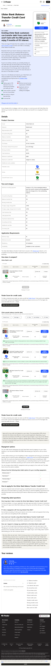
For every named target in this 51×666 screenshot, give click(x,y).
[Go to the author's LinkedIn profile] (11, 563)
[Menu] (1, 2)
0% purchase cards (32, 590)
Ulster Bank (16, 5)
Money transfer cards (32, 602)
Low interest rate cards (33, 585)
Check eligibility (44, 331)
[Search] (41, 2)
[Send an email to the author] (9, 563)
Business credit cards (32, 605)
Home (4, 5)
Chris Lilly (10, 24)
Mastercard (36, 251)
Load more (25, 287)
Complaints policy (39, 645)
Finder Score (31, 298)
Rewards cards (32, 583)
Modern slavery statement (30, 645)
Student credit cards (32, 600)
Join (48, 2)
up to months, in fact (7, 45)
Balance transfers (33, 580)
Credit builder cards (32, 593)
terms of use (27, 540)
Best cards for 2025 (32, 607)
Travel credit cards (31, 597)
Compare (41, 27)
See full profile (24, 572)
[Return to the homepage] (7, 2)
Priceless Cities (23, 78)
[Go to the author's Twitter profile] (13, 563)
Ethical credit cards (32, 595)
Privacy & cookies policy (19, 645)
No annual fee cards (32, 588)
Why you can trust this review (9, 103)
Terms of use (11, 645)
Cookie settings (46, 645)
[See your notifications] (44, 2)
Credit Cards (9, 5)
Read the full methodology (10, 305)
